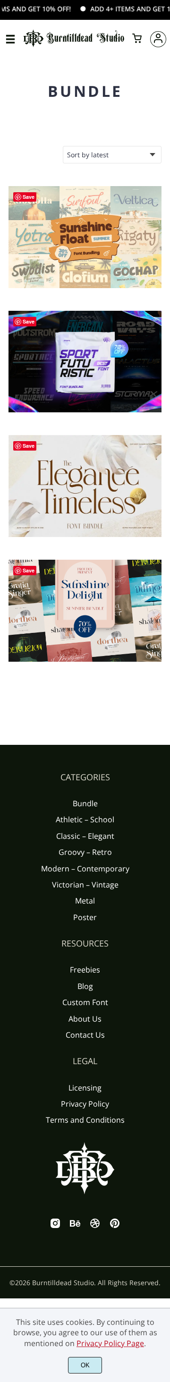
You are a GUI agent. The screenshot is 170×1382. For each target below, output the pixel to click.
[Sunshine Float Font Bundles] (85, 237)
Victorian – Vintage (85, 884)
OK (85, 1365)
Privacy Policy (85, 1104)
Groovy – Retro (85, 852)
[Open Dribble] (95, 1226)
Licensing (85, 1088)
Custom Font (85, 1002)
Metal (85, 901)
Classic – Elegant (85, 836)
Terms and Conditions (85, 1120)
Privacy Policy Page (110, 1343)
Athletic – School (85, 819)
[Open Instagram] (55, 1226)
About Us (85, 1019)
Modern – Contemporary (85, 868)
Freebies (85, 969)
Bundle (85, 803)
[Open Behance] (75, 1226)
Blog (85, 986)
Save (28, 196)
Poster (85, 917)
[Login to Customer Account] (158, 39)
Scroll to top (161, 814)
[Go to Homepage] (74, 45)
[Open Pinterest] (114, 1226)
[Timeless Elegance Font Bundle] (85, 486)
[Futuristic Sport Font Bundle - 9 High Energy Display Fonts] (85, 362)
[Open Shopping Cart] (136, 39)
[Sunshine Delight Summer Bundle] (85, 611)
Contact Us (85, 1035)
